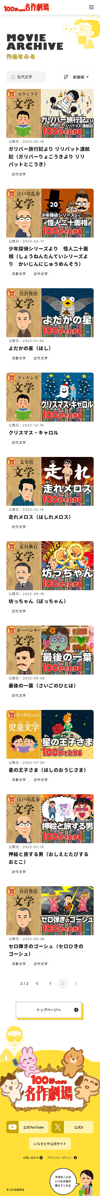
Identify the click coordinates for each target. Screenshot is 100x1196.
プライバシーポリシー (60, 1157)
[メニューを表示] (91, 7)
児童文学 (19, 274)
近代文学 (19, 174)
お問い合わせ (31, 1157)
